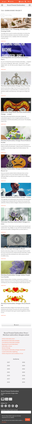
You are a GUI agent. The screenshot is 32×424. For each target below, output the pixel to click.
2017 (8, 379)
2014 (23, 382)
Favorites (11, 1)
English (22, 1)
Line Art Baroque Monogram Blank (13, 249)
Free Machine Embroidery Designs (11, 342)
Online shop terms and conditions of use (12, 353)
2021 (8, 372)
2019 (8, 375)
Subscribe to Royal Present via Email (9, 410)
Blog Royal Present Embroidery (10, 344)
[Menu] (2, 5)
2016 (23, 379)
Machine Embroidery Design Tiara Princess (15, 86)
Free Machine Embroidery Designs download (13, 350)
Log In (4, 1)
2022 (23, 369)
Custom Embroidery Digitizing (9, 351)
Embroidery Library (7, 346)
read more (3, 41)
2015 (8, 382)
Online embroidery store (8, 338)
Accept (27, 419)
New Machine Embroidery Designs (10, 340)
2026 (23, 362)
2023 (8, 369)
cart (30, 1)
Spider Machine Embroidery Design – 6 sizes (16, 197)
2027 (8, 362)
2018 (23, 375)
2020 (23, 372)
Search (17, 325)
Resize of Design (6, 348)
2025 (8, 365)
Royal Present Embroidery (16, 5)
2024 (23, 365)
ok (29, 15)
